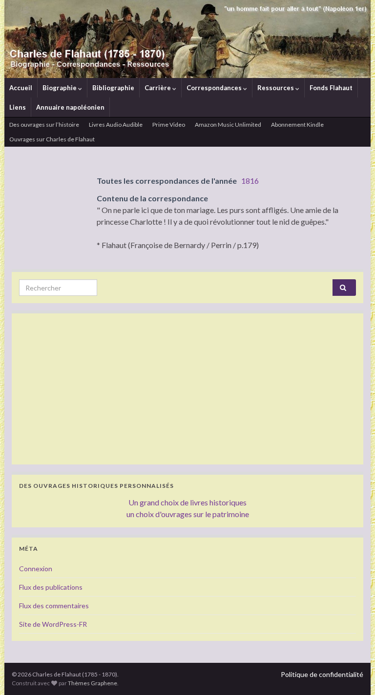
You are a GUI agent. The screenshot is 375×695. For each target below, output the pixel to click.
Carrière (158, 88)
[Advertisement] (187, 389)
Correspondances (215, 88)
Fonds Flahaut (331, 88)
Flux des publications (51, 587)
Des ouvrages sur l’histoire (44, 124)
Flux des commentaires (54, 605)
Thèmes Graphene (92, 683)
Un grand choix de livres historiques (187, 502)
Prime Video (168, 124)
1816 (250, 180)
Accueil (20, 88)
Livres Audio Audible (116, 124)
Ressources (276, 88)
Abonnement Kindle (297, 124)
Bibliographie (113, 88)
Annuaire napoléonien (70, 107)
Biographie (60, 88)
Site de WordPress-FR (53, 624)
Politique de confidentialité (322, 674)
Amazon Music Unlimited (228, 124)
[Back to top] (353, 673)
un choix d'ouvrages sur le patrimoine (187, 514)
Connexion (35, 568)
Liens (17, 107)
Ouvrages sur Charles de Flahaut (52, 139)
